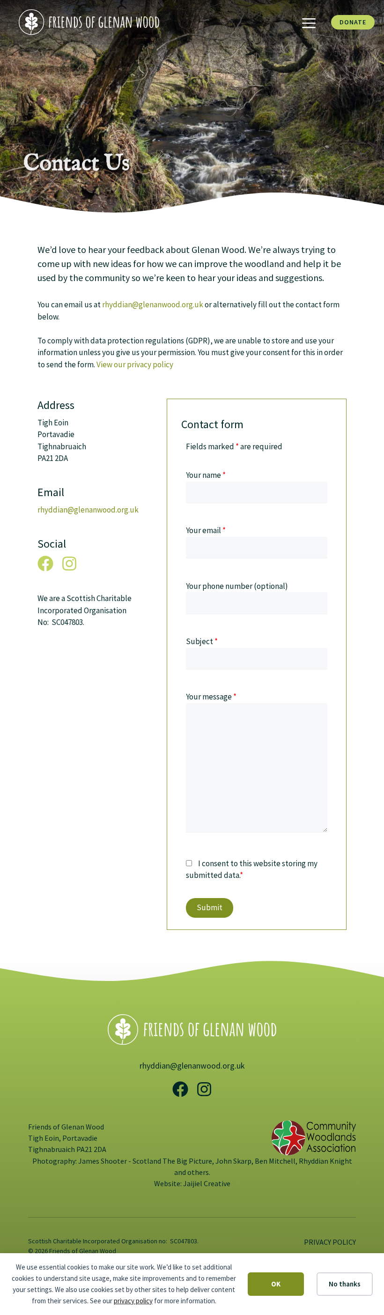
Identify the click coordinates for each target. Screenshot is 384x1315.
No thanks (345, 1283)
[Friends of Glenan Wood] (89, 21)
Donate (353, 22)
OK (276, 1283)
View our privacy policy (134, 364)
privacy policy (133, 1300)
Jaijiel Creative (206, 1183)
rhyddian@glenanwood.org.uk (152, 304)
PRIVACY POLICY (330, 1242)
